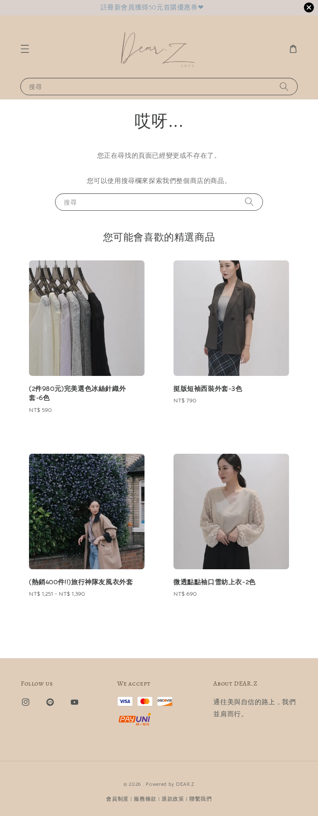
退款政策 (172, 798)
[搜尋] (284, 86)
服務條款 (145, 798)
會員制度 (117, 798)
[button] (25, 49)
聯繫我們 (200, 798)
